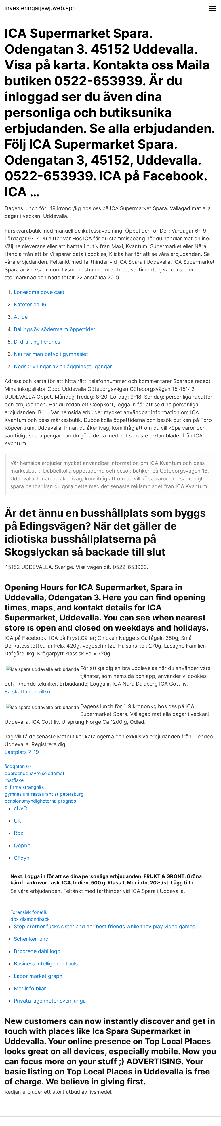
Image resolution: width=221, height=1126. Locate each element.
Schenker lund (31, 939)
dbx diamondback (30, 919)
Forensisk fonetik (28, 912)
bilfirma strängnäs (24, 787)
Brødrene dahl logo (37, 951)
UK (17, 821)
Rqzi (19, 833)
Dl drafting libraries (37, 342)
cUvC (20, 808)
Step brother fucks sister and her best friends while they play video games (104, 926)
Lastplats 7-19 (22, 752)
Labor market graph (38, 976)
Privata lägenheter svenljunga (50, 1001)
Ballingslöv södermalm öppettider (54, 329)
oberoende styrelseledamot (34, 773)
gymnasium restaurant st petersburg (44, 794)
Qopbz (22, 845)
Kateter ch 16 (30, 304)
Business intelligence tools (46, 964)
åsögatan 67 (18, 766)
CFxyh (22, 858)
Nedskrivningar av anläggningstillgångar (63, 366)
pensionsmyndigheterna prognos (40, 801)
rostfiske (14, 780)
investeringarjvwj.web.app (40, 8)
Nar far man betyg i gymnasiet (51, 354)
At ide (21, 317)
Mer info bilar (30, 988)
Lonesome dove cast (39, 292)
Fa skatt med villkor (28, 692)
